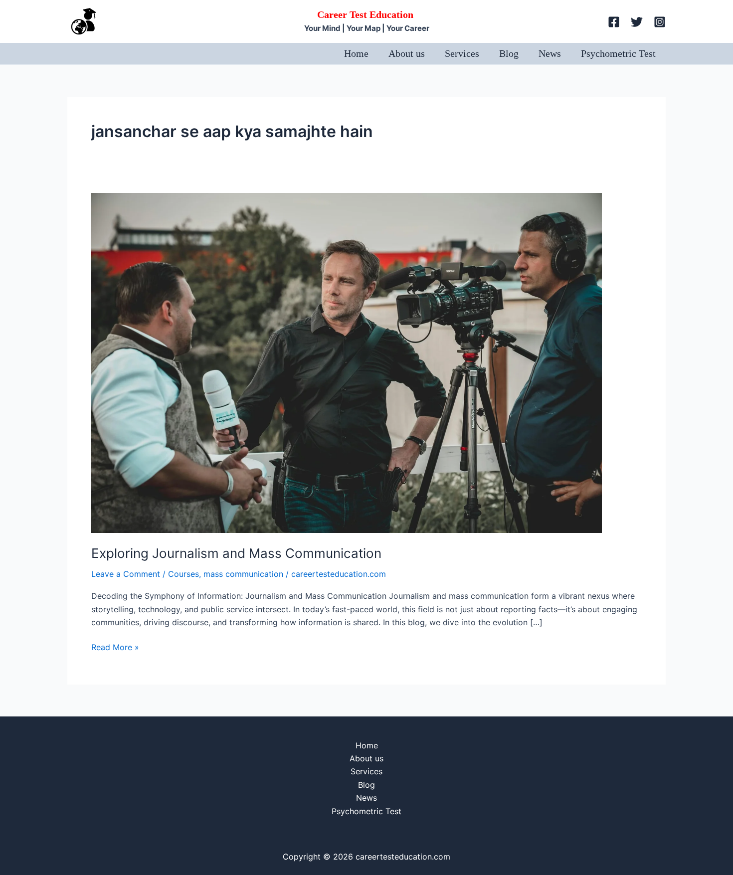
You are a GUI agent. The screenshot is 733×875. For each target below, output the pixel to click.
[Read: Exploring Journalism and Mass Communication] (346, 362)
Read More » (115, 646)
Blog (509, 53)
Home (356, 53)
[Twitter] (637, 22)
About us (406, 53)
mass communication (243, 574)
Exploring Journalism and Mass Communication (236, 553)
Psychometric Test (618, 53)
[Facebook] (614, 22)
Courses (183, 574)
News (550, 53)
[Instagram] (660, 22)
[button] (591, 21)
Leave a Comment (125, 574)
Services (462, 53)
